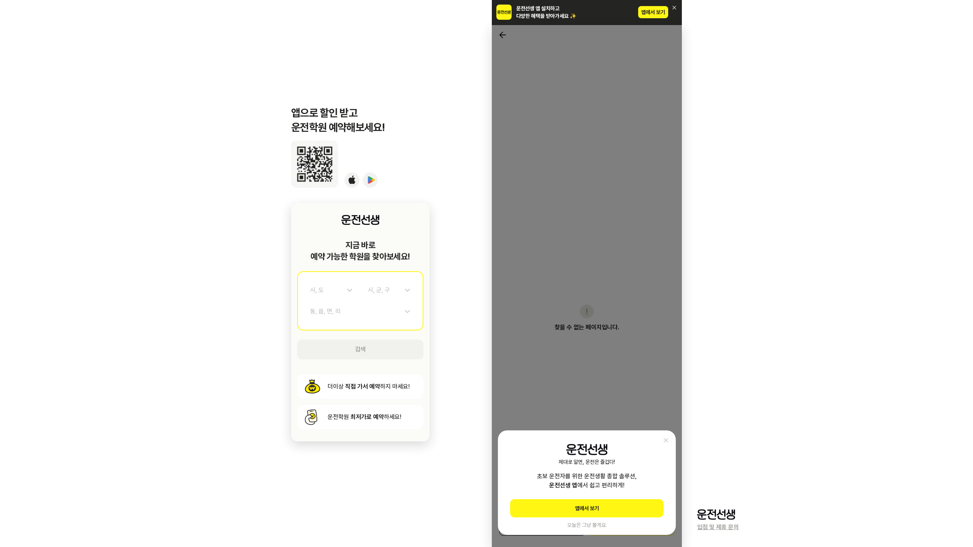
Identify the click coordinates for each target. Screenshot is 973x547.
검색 (360, 349)
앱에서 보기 (653, 12)
